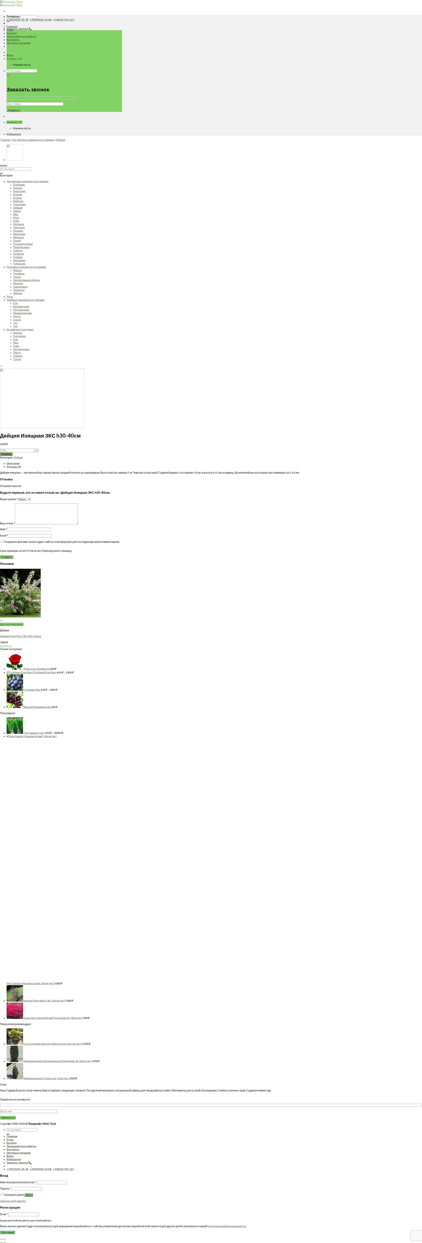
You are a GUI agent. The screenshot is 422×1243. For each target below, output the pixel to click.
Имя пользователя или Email (18, 1182)
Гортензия (19, 204)
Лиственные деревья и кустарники (33, 139)
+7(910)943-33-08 (40, 19)
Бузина (17, 197)
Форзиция (19, 260)
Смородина (20, 286)
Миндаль (18, 237)
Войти (29, 1195)
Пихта (17, 316)
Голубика (18, 273)
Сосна (17, 319)
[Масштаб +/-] (4, 1239)
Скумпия (18, 253)
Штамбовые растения (20, 329)
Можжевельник (22, 313)
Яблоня (17, 293)
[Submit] (8, 21)
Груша (17, 276)
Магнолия (19, 234)
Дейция (60, 139)
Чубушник (19, 263)
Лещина (18, 230)
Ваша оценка (9, 499)
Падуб (17, 240)
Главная (12, 26)
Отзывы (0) (14, 466)
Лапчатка (19, 227)
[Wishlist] (1, 366)
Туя (15, 326)
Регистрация (7, 1232)
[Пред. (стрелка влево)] (1, 1242)
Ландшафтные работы (21, 36)
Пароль (5, 1188)
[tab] (214, 463)
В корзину (6, 454)
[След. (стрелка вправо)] (4, 1242)
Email (4, 535)
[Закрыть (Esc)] (1, 1239)
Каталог (12, 33)
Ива (15, 214)
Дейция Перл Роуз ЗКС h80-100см (20, 636)
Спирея (18, 257)
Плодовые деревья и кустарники (26, 266)
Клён (16, 220)
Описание (13, 463)
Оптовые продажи (19, 42)
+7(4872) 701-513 (63, 19)
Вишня (17, 270)
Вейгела (18, 201)
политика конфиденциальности (227, 1226)
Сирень (17, 250)
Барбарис (19, 184)
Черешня (19, 290)
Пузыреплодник (23, 243)
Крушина (18, 224)
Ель (15, 303)
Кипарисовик (21, 306)
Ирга (16, 217)
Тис (15, 322)
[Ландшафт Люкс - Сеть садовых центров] (11, 3)
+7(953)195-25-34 (17, 19)
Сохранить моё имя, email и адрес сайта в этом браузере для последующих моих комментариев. (62, 541)
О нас (10, 1139)
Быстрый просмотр (11, 624)
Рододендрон (21, 247)
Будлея (17, 194)
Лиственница (21, 309)
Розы (10, 296)
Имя (3, 529)
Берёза (17, 187)
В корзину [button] (6, 645)
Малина (18, 283)
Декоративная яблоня (26, 280)
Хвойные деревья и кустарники (26, 299)
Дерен (17, 211)
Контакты (13, 39)
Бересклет (19, 191)
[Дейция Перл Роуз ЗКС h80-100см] (15, 159)
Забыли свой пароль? (13, 1201)
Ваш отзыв (7, 523)
